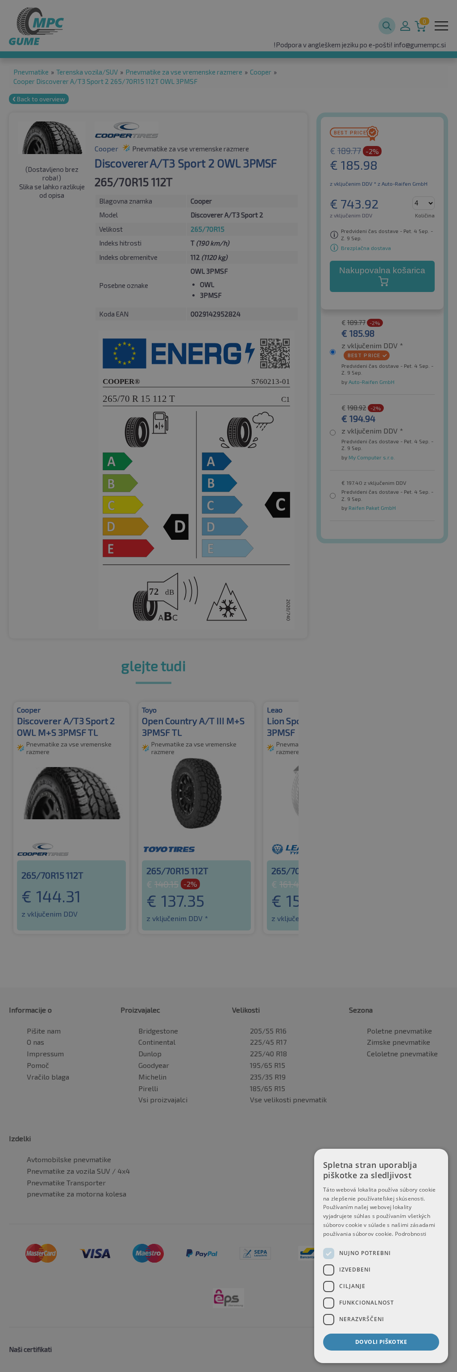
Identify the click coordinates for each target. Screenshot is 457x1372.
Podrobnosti (410, 1234)
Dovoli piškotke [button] (381, 1342)
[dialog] (381, 1256)
